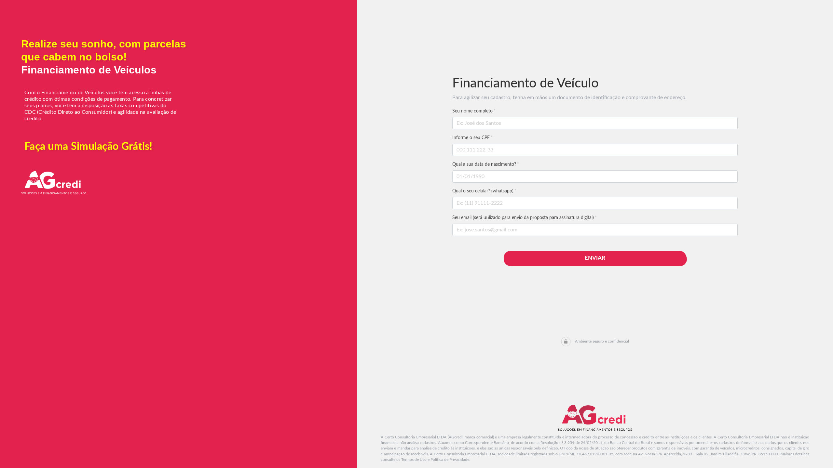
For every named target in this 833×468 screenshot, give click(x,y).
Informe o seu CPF (472, 138)
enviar (595, 258)
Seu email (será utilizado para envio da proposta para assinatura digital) (524, 217)
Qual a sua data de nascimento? (485, 164)
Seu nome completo (474, 111)
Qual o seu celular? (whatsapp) (484, 191)
